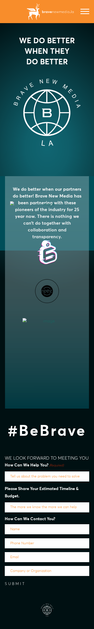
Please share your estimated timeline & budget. (42, 492)
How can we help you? (34, 465)
